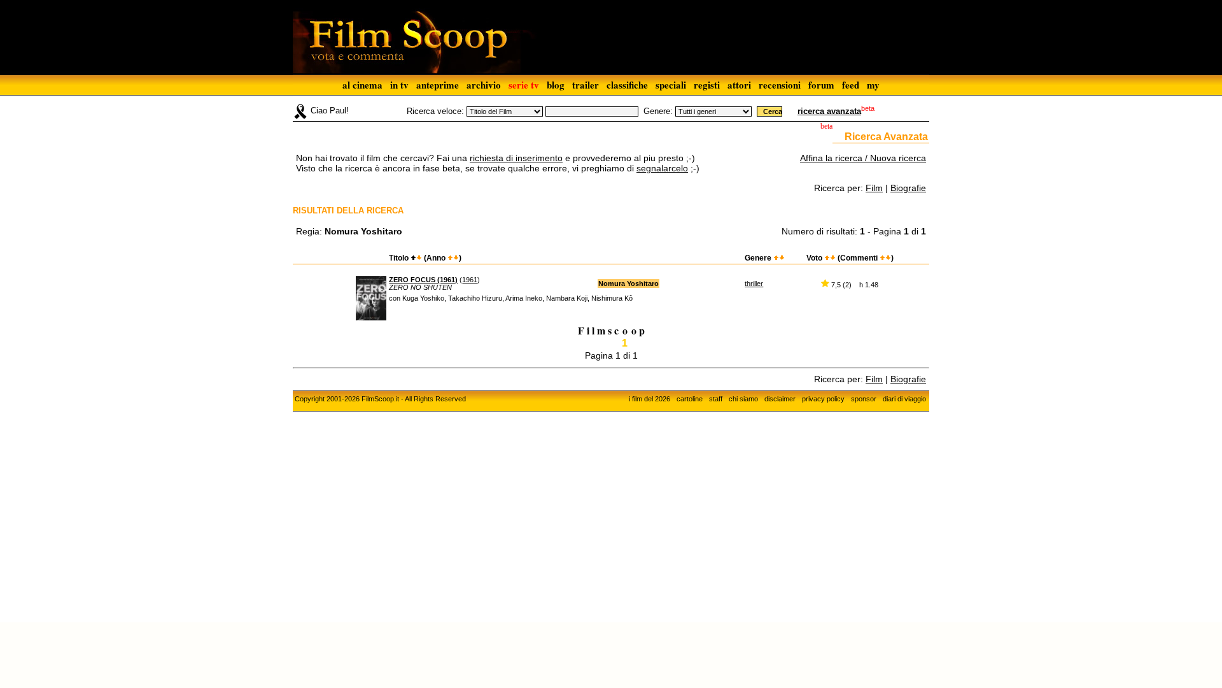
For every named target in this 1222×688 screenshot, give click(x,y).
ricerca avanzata (829, 111)
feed (850, 85)
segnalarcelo (662, 168)
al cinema (362, 85)
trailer (585, 85)
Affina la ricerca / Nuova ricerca (863, 158)
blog (556, 85)
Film (874, 188)
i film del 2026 (649, 399)
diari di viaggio (904, 399)
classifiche (627, 85)
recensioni (780, 85)
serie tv (524, 85)
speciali (671, 85)
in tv (399, 85)
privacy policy (823, 399)
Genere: (658, 111)
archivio (484, 85)
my (873, 85)
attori (739, 85)
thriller (754, 283)
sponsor (863, 399)
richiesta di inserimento (516, 158)
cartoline (690, 399)
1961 (469, 279)
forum (821, 85)
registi (707, 85)
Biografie (908, 188)
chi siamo (743, 399)
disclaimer (780, 399)
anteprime (437, 85)
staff (715, 399)
